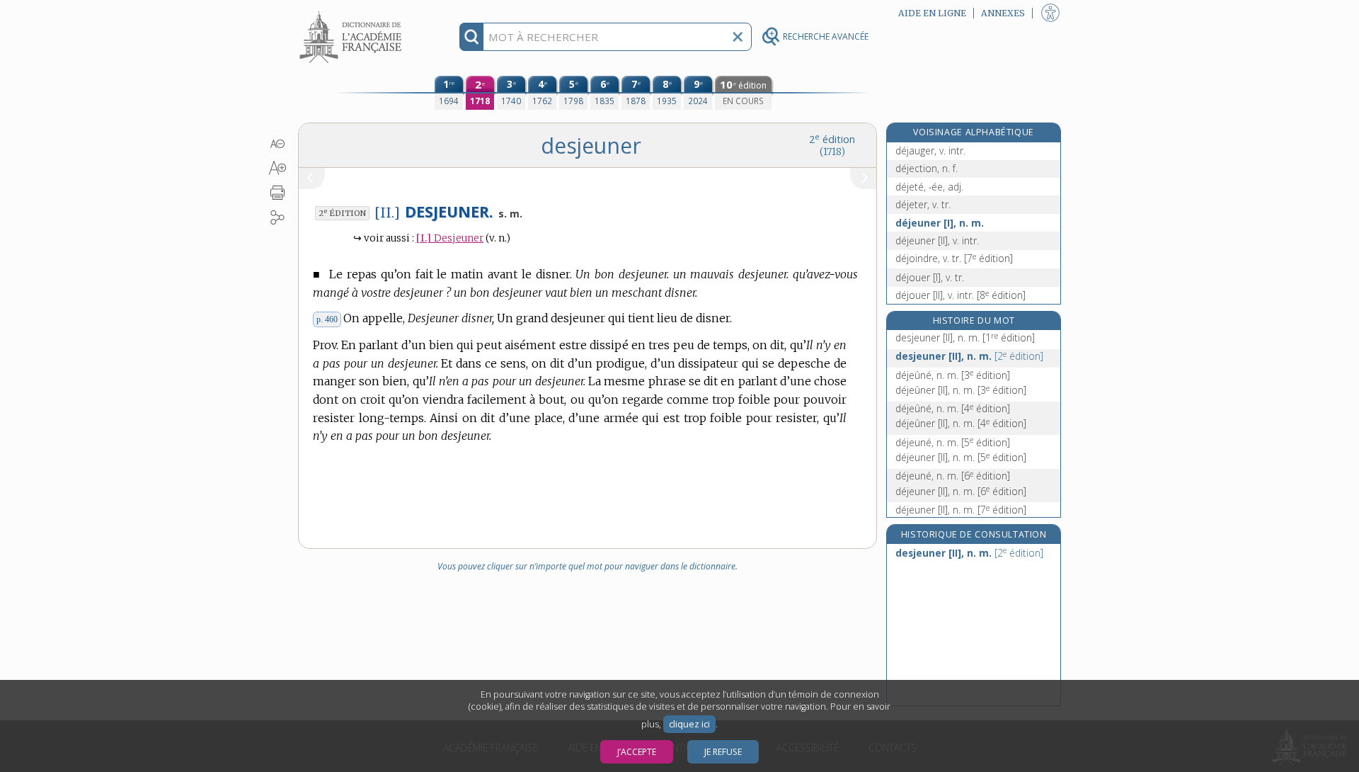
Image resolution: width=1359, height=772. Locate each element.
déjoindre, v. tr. (954, 258)
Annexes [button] (1003, 13)
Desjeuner (449, 238)
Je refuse (723, 752)
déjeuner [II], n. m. (960, 457)
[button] (277, 143)
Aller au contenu (352, 12)
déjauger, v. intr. (930, 150)
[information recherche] (471, 37)
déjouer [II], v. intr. (960, 295)
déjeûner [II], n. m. (960, 390)
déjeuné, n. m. (952, 442)
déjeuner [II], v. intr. (937, 240)
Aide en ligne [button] (932, 13)
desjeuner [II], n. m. (965, 337)
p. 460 (327, 319)
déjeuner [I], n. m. (939, 222)
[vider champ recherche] (737, 37)
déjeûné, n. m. (952, 375)
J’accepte (636, 752)
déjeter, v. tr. (923, 204)
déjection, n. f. (926, 168)
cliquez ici (689, 724)
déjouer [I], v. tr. (929, 277)
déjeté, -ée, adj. (929, 186)
